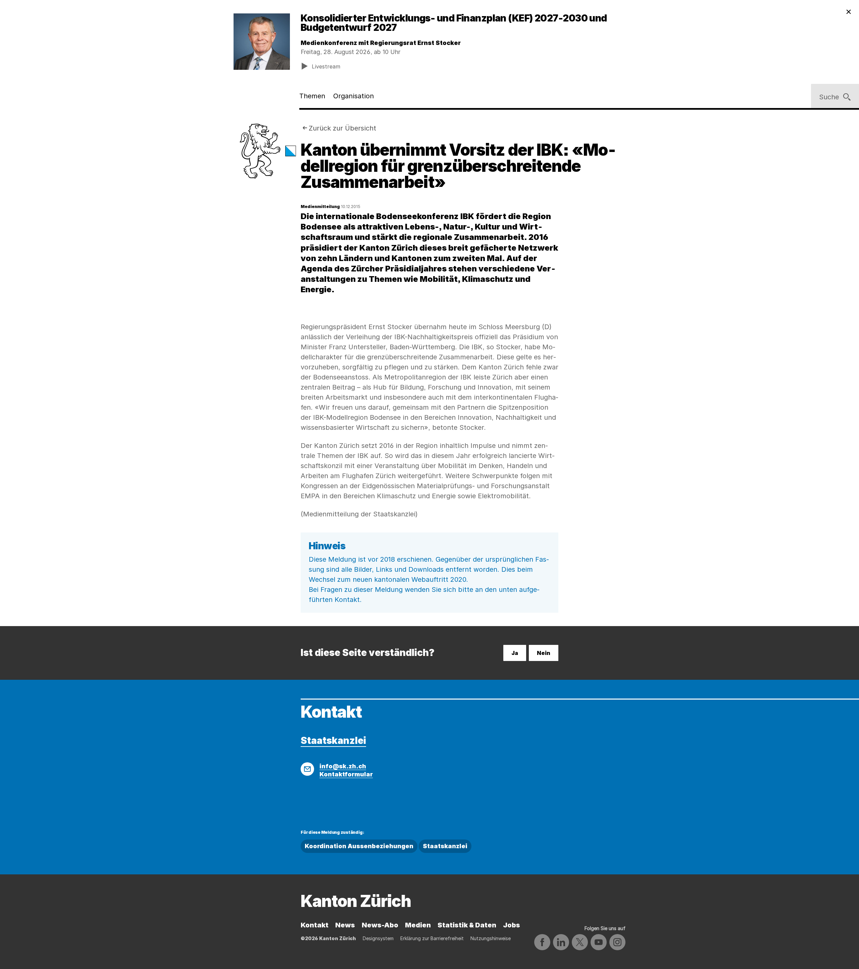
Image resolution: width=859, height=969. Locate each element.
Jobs (511, 925)
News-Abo (380, 925)
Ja (514, 653)
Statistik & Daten (467, 925)
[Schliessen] (848, 12)
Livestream (326, 66)
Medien (418, 925)
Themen (312, 96)
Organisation (353, 96)
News (345, 925)
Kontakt (315, 925)
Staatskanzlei (333, 740)
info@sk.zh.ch (342, 766)
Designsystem (378, 938)
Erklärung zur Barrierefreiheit (432, 938)
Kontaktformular (346, 774)
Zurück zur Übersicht (342, 128)
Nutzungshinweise (490, 938)
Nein (543, 653)
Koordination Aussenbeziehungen (359, 846)
